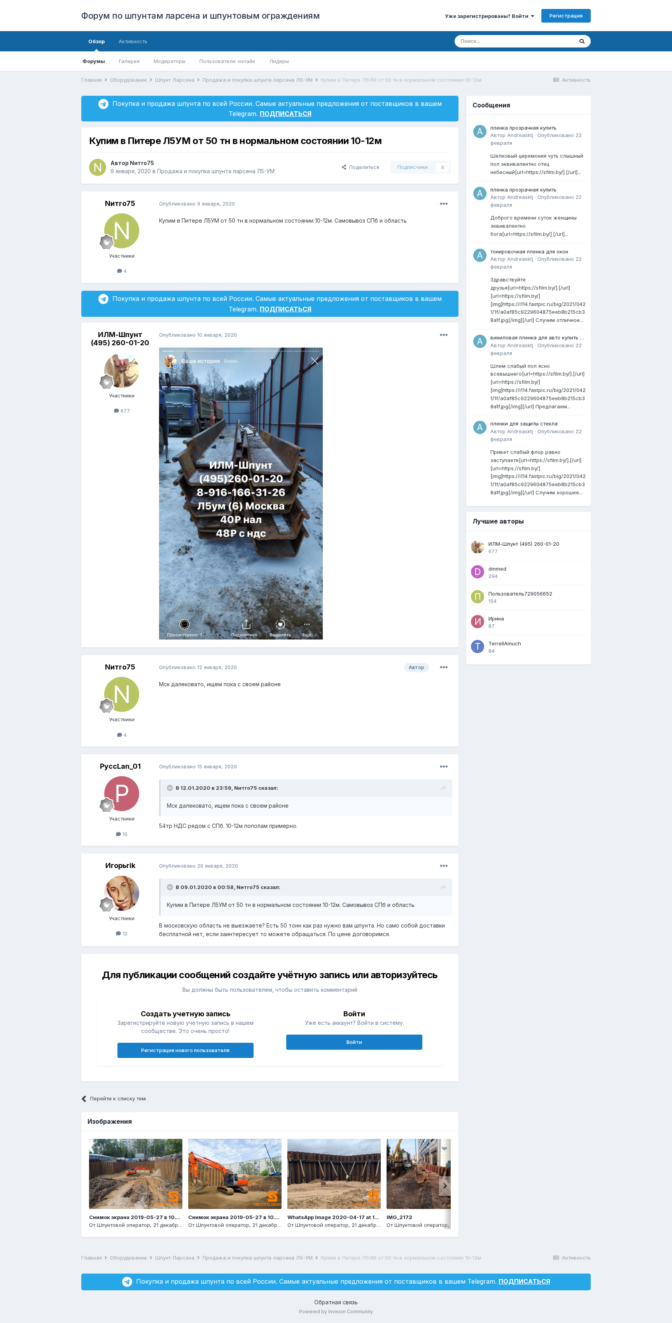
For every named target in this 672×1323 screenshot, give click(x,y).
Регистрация (566, 15)
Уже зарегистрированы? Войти (488, 16)
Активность (133, 41)
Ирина (496, 618)
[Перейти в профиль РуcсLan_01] (121, 793)
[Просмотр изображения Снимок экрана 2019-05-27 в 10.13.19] (235, 1174)
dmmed (497, 569)
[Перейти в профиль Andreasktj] (479, 131)
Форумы (93, 61)
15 (124, 834)
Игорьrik (120, 865)
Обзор (96, 41)
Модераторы (170, 61)
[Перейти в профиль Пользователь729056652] (477, 596)
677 (124, 411)
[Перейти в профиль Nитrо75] (97, 167)
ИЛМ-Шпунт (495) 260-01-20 (120, 338)
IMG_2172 (399, 1217)
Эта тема (552, 41)
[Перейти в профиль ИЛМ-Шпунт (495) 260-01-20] (121, 370)
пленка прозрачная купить (523, 128)
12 (124, 933)
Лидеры (279, 61)
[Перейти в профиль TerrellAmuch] (477, 646)
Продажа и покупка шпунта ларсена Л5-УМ (216, 171)
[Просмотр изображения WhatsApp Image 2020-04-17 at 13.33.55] (334, 1174)
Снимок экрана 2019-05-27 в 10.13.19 (238, 1217)
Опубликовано (197, 203)
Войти (354, 1042)
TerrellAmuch (504, 643)
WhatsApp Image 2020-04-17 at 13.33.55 (341, 1217)
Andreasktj (520, 135)
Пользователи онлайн (227, 61)
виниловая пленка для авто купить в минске (536, 338)
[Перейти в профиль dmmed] (477, 571)
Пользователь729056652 (520, 593)
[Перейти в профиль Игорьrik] (121, 893)
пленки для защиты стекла (524, 423)
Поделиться (362, 167)
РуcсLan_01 (120, 766)
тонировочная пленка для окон (529, 251)
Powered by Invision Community (336, 1311)
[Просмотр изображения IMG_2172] (433, 1174)
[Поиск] (582, 41)
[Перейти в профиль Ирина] (477, 621)
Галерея (129, 61)
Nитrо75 (142, 163)
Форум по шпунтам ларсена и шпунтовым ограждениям (200, 16)
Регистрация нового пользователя (185, 1050)
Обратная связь (336, 1302)
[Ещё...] (443, 204)
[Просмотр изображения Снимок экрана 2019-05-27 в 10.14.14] (135, 1174)
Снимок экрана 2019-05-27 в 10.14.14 (139, 1217)
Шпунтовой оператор (123, 1225)
